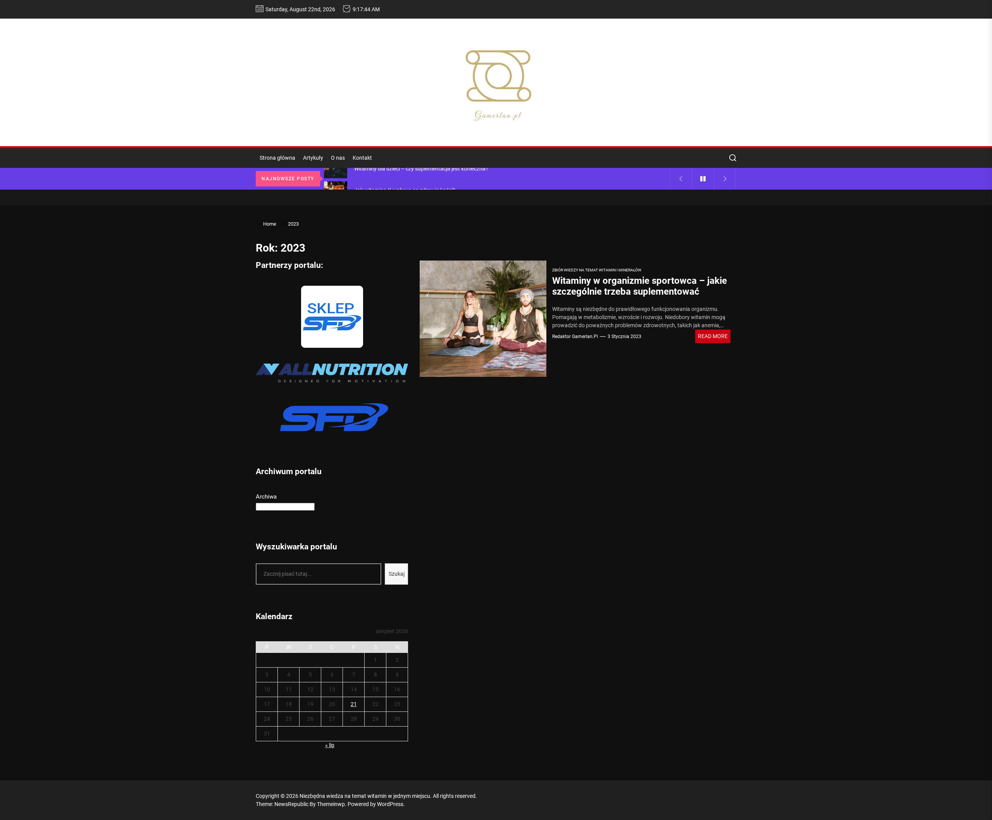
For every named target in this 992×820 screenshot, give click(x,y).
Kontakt (362, 158)
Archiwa (266, 496)
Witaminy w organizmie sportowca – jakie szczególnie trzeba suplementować (639, 286)
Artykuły (313, 158)
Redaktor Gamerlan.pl (575, 336)
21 (354, 704)
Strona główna (277, 158)
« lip (329, 745)
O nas (338, 158)
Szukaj (397, 574)
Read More (713, 336)
